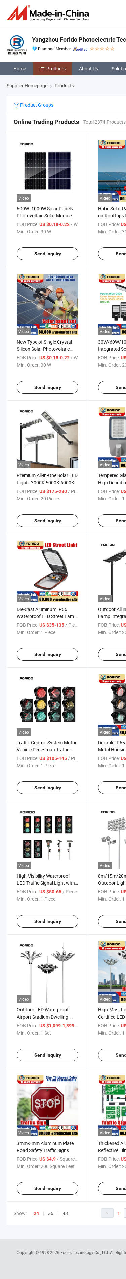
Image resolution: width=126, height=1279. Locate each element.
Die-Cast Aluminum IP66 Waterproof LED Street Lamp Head (47, 616)
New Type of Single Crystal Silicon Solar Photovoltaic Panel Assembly (44, 349)
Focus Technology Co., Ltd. (85, 1252)
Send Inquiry (47, 253)
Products (56, 68)
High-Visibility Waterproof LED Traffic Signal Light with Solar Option (46, 883)
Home (19, 68)
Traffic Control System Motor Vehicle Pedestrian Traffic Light (47, 749)
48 (65, 1213)
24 (36, 1213)
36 (50, 1213)
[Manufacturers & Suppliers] (49, 13)
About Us (88, 68)
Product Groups (36, 105)
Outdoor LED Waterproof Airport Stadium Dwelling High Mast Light (43, 1016)
